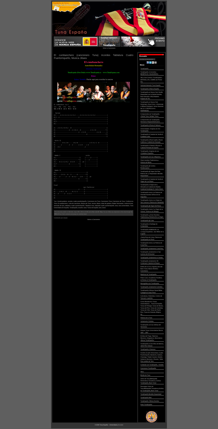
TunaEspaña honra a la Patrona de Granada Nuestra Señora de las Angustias (151, 194)
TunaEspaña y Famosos (147, 349)
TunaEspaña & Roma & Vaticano (150, 125)
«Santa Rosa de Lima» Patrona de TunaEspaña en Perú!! (151, 238)
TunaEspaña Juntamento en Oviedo (151, 257)
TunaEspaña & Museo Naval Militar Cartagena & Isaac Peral (151, 291)
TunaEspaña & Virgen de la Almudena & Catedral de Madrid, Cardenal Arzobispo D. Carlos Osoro (151, 187)
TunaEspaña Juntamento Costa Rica (151, 248)
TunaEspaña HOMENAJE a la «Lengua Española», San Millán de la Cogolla (152, 232)
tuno (100, 207)
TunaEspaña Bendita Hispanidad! (150, 394)
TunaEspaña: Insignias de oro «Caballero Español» (149, 152)
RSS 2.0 (56, 214)
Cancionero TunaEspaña (148, 368)
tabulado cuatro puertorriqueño (104, 205)
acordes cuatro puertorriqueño (77, 201)
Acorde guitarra (62, 201)
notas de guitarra (106, 203)
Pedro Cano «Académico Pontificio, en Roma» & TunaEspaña (151, 279)
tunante (80, 207)
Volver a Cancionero (109, 48)
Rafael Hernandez (118, 203)
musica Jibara (96, 203)
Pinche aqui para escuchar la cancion (100, 79)
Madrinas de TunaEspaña (148, 274)
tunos (104, 207)
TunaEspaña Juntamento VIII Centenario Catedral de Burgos (150, 262)
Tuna (101, 211)
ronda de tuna (128, 203)
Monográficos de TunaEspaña (149, 283)
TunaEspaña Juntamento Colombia (151, 287)
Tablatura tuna (89, 205)
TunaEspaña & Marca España (149, 89)
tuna (116, 205)
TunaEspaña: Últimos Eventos (149, 401)
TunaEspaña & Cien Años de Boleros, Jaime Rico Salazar (152, 345)
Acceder (120, 425)
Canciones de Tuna (119, 201)
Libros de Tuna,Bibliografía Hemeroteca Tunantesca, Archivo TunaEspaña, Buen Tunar (150, 381)
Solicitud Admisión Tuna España (150, 85)
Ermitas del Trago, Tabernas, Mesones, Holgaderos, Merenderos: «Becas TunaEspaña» (151, 338)
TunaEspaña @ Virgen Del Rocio (150, 206)
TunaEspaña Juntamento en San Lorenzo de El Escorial (150, 253)
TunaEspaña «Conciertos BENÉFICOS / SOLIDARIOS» (149, 73)
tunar (85, 207)
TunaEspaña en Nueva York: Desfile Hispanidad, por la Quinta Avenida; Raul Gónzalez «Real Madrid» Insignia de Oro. (151, 95)
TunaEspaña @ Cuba (147, 220)
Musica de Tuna (86, 203)
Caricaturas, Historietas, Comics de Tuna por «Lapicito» (151, 297)
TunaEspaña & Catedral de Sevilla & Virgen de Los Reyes (151, 180)
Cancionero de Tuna (93, 201)
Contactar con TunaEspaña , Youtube (152, 365)
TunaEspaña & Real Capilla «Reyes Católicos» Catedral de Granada (151, 141)
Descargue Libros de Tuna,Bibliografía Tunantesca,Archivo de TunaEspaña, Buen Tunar (152, 388)
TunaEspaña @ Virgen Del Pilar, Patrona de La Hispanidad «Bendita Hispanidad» (151, 173)
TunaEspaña (74, 207)
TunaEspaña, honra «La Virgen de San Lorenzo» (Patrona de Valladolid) (152, 201)
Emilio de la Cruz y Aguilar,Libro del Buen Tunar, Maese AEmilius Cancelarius (151, 269)
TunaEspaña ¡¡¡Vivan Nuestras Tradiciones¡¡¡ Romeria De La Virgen (151, 216)
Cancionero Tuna (106, 201)
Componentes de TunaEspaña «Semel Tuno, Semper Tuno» (149, 115)
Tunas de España (92, 207)
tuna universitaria (124, 205)
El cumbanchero (63, 203)
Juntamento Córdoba (147, 321)
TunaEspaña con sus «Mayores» (150, 157)
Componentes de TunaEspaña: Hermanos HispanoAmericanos (150, 121)
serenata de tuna (59, 205)
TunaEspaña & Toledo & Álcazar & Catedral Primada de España (151, 147)
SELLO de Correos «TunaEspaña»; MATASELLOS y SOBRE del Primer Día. (151, 80)
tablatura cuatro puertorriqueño (74, 205)
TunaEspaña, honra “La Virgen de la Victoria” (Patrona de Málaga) (151, 210)
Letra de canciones (74, 203)
